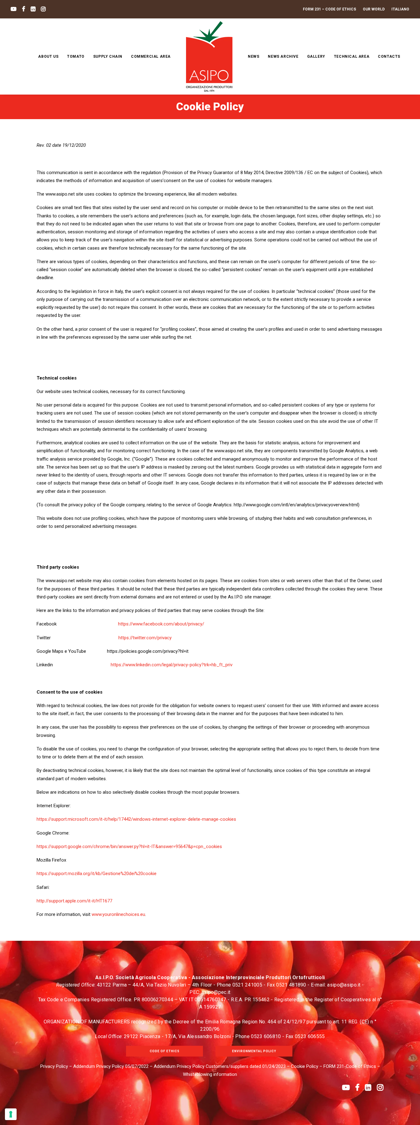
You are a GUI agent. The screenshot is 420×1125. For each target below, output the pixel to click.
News (253, 56)
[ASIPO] (209, 56)
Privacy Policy (54, 1066)
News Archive (283, 56)
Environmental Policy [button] (254, 1051)
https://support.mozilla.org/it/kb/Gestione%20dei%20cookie (97, 873)
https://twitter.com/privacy (145, 637)
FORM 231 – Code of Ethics (329, 9)
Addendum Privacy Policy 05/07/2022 (111, 1066)
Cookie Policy (304, 1066)
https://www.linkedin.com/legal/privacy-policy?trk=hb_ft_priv (171, 665)
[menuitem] (331, 9)
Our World (374, 9)
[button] (13, 9)
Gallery (316, 56)
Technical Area (351, 56)
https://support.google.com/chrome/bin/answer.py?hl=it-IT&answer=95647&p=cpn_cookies (129, 846)
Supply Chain (107, 56)
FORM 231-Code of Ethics (349, 1066)
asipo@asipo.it (343, 985)
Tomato (76, 56)
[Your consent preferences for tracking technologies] (11, 1114)
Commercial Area (151, 56)
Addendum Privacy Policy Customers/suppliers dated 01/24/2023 (220, 1066)
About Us (48, 56)
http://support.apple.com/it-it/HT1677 (74, 901)
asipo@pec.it (216, 992)
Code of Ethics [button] (165, 1051)
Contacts (389, 56)
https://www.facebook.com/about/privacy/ (161, 624)
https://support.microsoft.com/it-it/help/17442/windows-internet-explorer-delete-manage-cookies (136, 819)
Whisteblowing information (210, 1074)
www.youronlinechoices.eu (118, 914)
